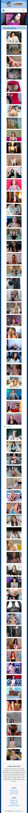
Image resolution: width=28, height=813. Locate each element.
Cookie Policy (14, 792)
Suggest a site (14, 800)
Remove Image (14, 793)
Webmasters (14, 803)
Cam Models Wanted (14, 805)
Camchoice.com (17, 811)
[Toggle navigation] (24, 10)
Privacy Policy (14, 790)
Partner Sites (14, 802)
